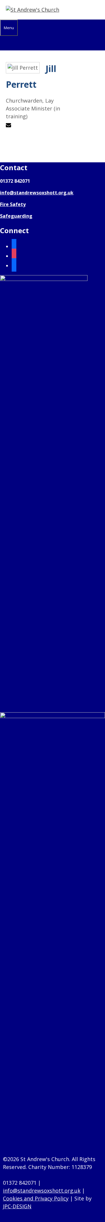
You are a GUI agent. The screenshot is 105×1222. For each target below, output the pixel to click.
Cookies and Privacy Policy (36, 1198)
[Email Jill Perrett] (9, 125)
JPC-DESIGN (17, 1206)
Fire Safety (13, 204)
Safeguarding (16, 216)
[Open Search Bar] (3, 43)
